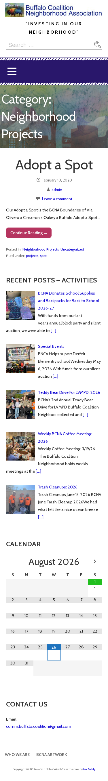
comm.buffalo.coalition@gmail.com (38, 726)
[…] (53, 330)
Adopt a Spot (54, 164)
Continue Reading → (29, 232)
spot (43, 255)
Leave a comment (57, 198)
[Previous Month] (13, 562)
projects (32, 255)
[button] (12, 71)
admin (57, 189)
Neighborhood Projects (40, 249)
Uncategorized (72, 249)
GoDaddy (89, 769)
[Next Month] (95, 562)
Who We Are (17, 754)
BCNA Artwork (51, 754)
